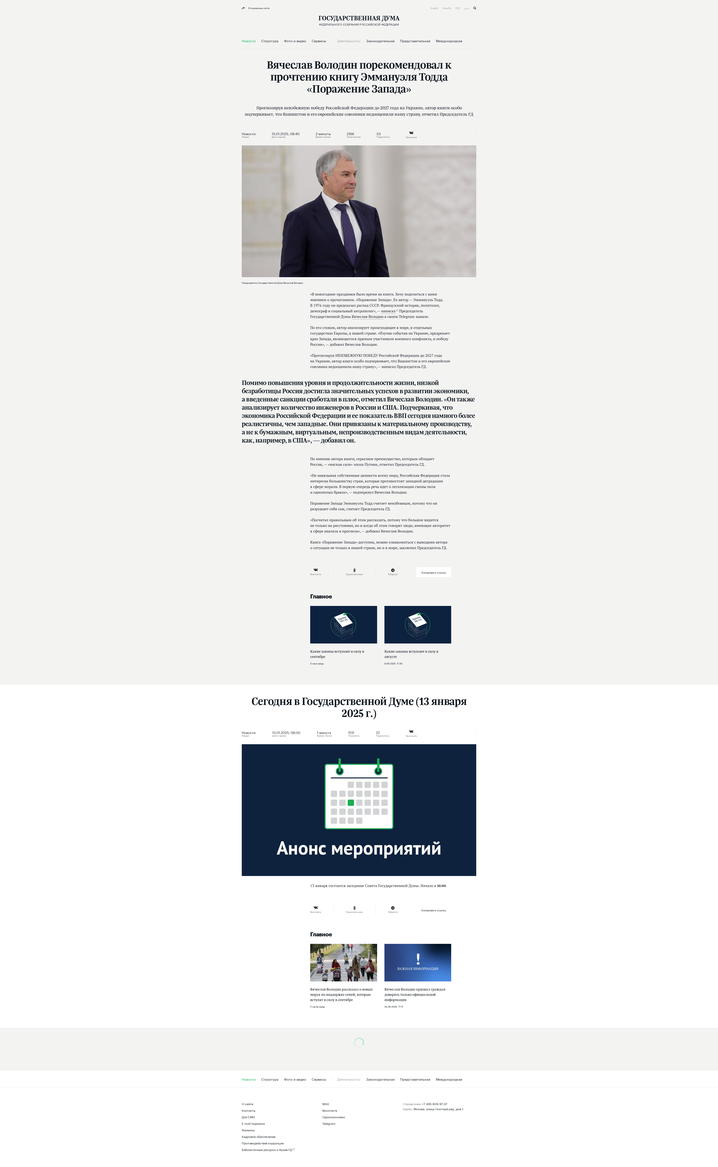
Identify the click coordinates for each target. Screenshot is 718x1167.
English (435, 8)
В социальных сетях (259, 8)
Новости (249, 133)
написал (388, 311)
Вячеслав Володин (367, 316)
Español (447, 8)
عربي (467, 8)
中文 (457, 8)
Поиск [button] (474, 8)
